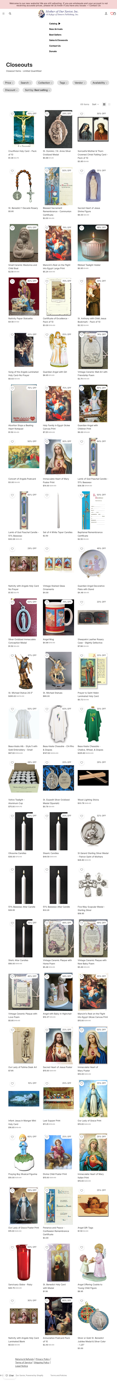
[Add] (34, 143)
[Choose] (69, 525)
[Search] (10, 13)
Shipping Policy (41, 1362)
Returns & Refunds (24, 1359)
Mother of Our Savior (16, 1375)
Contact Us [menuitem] (55, 45)
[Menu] (3, 13)
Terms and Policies (58, 1375)
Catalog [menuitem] (53, 23)
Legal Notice (21, 1366)
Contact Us (95, 5)
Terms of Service (23, 1362)
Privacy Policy (43, 1359)
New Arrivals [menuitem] (56, 29)
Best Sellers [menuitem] (55, 34)
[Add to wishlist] (12, 114)
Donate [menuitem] (53, 51)
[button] (9, 82)
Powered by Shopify (34, 1375)
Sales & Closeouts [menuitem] (58, 40)
